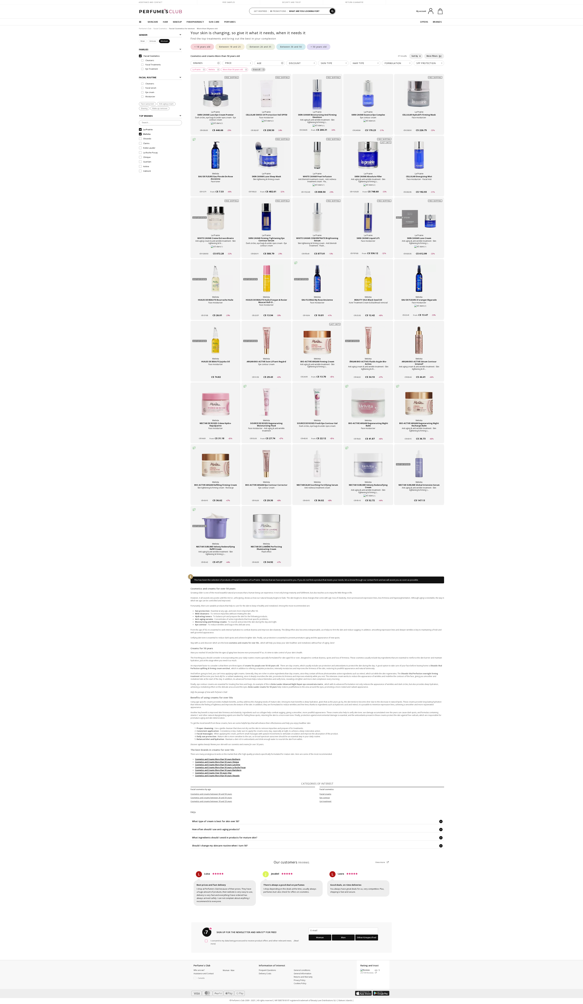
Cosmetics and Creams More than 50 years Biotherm (217, 759)
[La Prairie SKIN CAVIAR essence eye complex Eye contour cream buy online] (368, 124)
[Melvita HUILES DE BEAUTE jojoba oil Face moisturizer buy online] (215, 371)
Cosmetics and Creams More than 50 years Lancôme (217, 764)
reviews (291, 862)
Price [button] (228, 63)
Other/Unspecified (366, 937)
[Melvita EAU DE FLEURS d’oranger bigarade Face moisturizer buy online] (419, 309)
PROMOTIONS (279, 11)
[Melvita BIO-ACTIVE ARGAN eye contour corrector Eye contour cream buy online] (266, 494)
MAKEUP (177, 21)
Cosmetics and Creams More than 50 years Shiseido (217, 775)
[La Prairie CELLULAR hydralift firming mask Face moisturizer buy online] (419, 124)
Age (270, 63)
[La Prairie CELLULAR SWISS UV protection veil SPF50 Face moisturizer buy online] (266, 124)
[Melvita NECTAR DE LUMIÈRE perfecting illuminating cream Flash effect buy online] (266, 556)
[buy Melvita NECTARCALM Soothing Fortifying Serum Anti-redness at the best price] (317, 466)
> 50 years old (319, 46)
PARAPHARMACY (195, 21)
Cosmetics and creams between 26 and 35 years (211, 797)
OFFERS (424, 21)
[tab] (160, 77)
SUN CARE (214, 21)
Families (143, 49)
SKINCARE (153, 21)
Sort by (415, 56)
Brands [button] (206, 63)
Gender (143, 34)
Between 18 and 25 (230, 46)
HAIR (165, 21)
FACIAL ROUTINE (147, 77)
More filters (432, 56)
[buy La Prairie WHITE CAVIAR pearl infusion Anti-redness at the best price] (317, 158)
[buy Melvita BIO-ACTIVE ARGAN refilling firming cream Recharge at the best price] (215, 466)
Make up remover (159, 108)
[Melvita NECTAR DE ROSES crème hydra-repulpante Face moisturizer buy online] (215, 433)
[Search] (332, 11)
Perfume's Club (145, 28)
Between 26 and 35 (260, 46)
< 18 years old (202, 46)
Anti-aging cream (166, 104)
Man (143, 41)
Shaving (144, 108)
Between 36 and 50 (291, 46)
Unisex (152, 41)
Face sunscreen (147, 104)
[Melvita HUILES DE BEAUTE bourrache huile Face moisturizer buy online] (215, 309)
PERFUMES (229, 21)
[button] (206, 978)
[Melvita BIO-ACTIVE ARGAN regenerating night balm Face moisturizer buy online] (368, 433)
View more (380, 862)
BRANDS (437, 21)
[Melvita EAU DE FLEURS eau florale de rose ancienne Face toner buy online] (215, 186)
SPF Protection (426, 63)
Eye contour (325, 797)
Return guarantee (354, 2)
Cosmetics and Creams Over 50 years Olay (213, 773)
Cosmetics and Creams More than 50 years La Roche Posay (220, 767)
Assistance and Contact (150, 2)
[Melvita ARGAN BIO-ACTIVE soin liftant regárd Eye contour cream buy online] (266, 371)
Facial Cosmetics (160, 28)
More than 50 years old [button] (233, 69)
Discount (295, 63)
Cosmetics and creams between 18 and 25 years (211, 801)
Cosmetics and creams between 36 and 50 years (211, 794)
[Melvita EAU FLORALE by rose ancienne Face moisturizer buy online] (317, 309)
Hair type (358, 63)
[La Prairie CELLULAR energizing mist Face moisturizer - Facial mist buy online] (419, 186)
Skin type (326, 63)
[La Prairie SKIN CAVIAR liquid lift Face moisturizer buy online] (368, 248)
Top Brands (146, 115)
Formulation (393, 63)
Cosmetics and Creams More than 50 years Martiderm (218, 770)
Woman (164, 41)
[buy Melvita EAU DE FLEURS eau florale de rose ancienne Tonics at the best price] (215, 158)
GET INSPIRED (260, 11)
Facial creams (325, 794)
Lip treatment (325, 801)
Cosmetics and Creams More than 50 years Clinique (217, 762)
